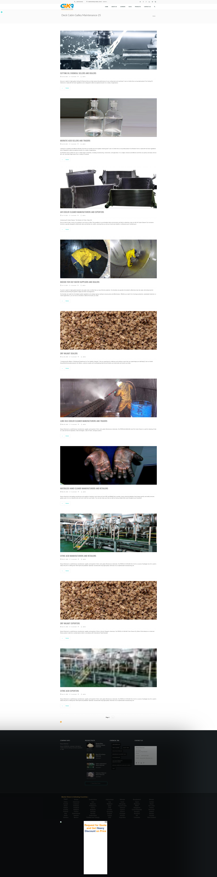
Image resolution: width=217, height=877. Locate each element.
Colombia (137, 817)
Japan (137, 802)
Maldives (109, 804)
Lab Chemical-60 (91, 769)
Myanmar (137, 804)
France (76, 811)
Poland (109, 813)
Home (106, 6)
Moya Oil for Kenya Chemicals (100, 755)
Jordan (151, 802)
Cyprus (122, 809)
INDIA (137, 805)
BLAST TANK (126, 747)
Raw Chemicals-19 (91, 778)
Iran (93, 802)
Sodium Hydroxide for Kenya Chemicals (101, 764)
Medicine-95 (89, 750)
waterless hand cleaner (95, 496)
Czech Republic (137, 809)
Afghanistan (110, 799)
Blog (130, 6)
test (113, 768)
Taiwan (65, 807)
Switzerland (93, 815)
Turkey (93, 807)
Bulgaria (93, 809)
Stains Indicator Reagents (103, 631)
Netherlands (76, 813)
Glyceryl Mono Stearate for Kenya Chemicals (100, 745)
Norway (92, 813)
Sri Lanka (152, 805)
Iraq (109, 802)
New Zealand (151, 817)
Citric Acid (133, 564)
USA (109, 817)
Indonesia (76, 802)
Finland (65, 811)
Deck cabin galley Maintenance (104, 429)
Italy (65, 813)
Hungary (137, 811)
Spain (66, 815)
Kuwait (65, 804)
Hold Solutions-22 (117, 751)
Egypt (66, 799)
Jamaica (65, 817)
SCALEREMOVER (116, 757)
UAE (109, 807)
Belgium (76, 809)
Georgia (92, 811)
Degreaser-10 (90, 760)
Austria (65, 809)
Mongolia (122, 804)
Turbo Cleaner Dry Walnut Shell (135, 631)
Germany (110, 811)
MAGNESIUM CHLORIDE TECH (119, 754)
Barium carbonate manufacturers (121, 765)
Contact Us (147, 6)
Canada (151, 815)
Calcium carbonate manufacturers (117, 761)
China (66, 802)
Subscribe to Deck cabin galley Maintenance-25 (61, 722)
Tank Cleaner (115, 747)
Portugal (122, 813)
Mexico (76, 817)
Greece (122, 811)
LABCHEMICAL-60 (116, 744)
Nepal (151, 804)
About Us (114, 6)
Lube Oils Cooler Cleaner (136, 429)
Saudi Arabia (122, 805)
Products (138, 6)
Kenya (76, 799)
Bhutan (151, 799)
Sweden (76, 815)
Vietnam (122, 807)
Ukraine (122, 815)
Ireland (151, 811)
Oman (66, 805)
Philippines (92, 805)
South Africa (93, 799)
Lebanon (76, 804)
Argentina (122, 817)
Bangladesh (137, 799)
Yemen (151, 807)
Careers (122, 6)
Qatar (109, 805)
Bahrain (122, 799)
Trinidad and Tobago (93, 817)
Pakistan (76, 805)
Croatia (109, 809)
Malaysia (93, 804)
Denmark (151, 809)
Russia (151, 813)
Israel (122, 802)
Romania (137, 813)
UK (137, 815)
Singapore (137, 807)
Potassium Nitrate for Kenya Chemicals (101, 773)
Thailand (76, 807)
